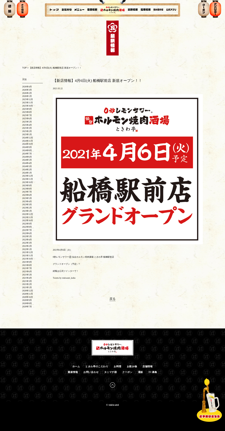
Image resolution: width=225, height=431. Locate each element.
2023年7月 (27, 192)
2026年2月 (27, 93)
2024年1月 (27, 173)
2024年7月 (27, 154)
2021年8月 (27, 265)
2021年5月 (27, 275)
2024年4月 (27, 163)
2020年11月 (27, 294)
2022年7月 (27, 230)
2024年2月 (27, 169)
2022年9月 (27, 224)
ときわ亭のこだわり (96, 366)
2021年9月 (27, 262)
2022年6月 (27, 233)
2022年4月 (27, 239)
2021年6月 (27, 271)
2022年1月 (27, 249)
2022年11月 (27, 217)
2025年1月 (27, 134)
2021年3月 (27, 281)
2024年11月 (27, 141)
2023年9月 (27, 185)
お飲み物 (132, 366)
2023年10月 (27, 182)
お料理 (117, 366)
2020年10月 (27, 297)
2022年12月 (27, 214)
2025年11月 (27, 102)
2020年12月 (27, 291)
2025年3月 (27, 128)
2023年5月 (27, 198)
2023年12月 (27, 176)
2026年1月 (27, 96)
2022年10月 (27, 220)
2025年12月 (27, 99)
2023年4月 (27, 201)
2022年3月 (27, 243)
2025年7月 (27, 115)
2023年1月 (27, 211)
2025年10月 (27, 106)
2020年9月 (27, 300)
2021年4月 (27, 278)
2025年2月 (27, 131)
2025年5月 (27, 122)
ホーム (76, 366)
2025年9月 (27, 109)
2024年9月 (27, 147)
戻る (112, 298)
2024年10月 (27, 144)
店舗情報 (147, 366)
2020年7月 (27, 306)
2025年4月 (27, 125)
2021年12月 (27, 252)
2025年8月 (27, 112)
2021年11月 (27, 255)
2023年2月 (27, 208)
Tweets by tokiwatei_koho (64, 278)
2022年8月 (27, 227)
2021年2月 (27, 284)
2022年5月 (27, 236)
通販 (140, 372)
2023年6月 (27, 195)
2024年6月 (27, 157)
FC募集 (153, 372)
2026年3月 (27, 90)
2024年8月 (27, 150)
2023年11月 (27, 179)
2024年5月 (27, 160)
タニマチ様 (110, 372)
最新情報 (73, 372)
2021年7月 (27, 268)
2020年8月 (27, 303)
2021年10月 (27, 259)
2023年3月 (27, 204)
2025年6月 (27, 118)
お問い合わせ (91, 372)
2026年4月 (27, 87)
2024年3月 (27, 166)
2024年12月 (27, 138)
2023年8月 (27, 189)
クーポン (127, 372)
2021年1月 (27, 287)
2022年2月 (27, 246)
